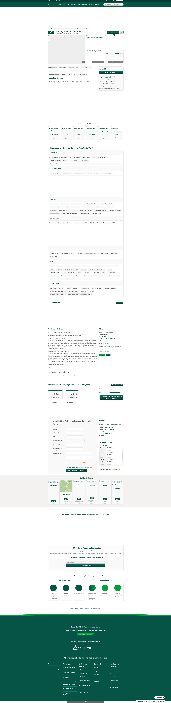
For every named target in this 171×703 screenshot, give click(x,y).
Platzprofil (53, 152)
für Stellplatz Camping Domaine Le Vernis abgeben (53, 596)
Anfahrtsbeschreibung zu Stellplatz (108, 76)
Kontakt (108, 355)
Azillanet (104, 336)
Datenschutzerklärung (72, 467)
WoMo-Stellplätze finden (64, 4)
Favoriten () (143, 701)
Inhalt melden (105, 514)
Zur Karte (102, 431)
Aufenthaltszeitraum (57, 440)
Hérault (112, 346)
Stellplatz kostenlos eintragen (70, 681)
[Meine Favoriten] (101, 4)
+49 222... (106, 83)
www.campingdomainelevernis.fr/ (113, 86)
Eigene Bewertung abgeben (117, 384)
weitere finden (66, 595)
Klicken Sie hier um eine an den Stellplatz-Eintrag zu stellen (86, 557)
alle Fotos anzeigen (98, 62)
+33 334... (106, 81)
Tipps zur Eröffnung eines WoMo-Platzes (84, 681)
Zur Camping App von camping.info (68, 689)
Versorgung (53, 249)
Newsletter (96, 674)
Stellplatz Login (109, 0)
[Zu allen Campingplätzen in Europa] (85, 650)
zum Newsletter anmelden (69, 684)
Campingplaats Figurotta (79, 133)
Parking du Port (79, 484)
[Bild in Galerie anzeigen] (95, 42)
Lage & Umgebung (56, 283)
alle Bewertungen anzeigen (116, 61)
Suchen (122, 4)
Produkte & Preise (83, 673)
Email (54, 436)
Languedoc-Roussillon (110, 338)
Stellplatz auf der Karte (105, 77)
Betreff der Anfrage (57, 453)
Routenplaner (120, 302)
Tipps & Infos (84, 4)
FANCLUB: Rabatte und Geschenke (68, 694)
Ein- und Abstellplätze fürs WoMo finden (69, 677)
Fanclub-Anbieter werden (84, 685)
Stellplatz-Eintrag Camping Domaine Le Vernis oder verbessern (92, 596)
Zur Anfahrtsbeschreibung (106, 433)
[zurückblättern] (51, 49)
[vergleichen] (49, 40)
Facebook (96, 667)
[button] (66, 49)
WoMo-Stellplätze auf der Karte (69, 668)
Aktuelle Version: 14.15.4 (98, 701)
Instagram (96, 671)
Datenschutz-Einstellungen (54, 669)
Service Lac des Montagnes (66, 495)
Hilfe (114, 0)
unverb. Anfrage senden (113, 32)
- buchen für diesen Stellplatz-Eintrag (117, 595)
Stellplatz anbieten (83, 669)
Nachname (55, 432)
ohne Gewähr (95, 514)
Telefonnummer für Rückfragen (57, 449)
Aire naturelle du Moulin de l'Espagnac (54, 133)
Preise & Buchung (54, 218)
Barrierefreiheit (160, 697)
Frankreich (104, 340)
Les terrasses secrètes (104, 132)
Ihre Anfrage (56, 457)
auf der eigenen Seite (105, 595)
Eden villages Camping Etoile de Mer (91, 133)
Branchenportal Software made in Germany (76, 701)
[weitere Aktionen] (122, 32)
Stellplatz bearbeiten (83, 692)
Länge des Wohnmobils (58, 444)
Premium (120, 125)
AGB (110, 673)
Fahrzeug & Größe (56, 168)
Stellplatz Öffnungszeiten (106, 79)
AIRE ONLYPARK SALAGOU (117, 133)
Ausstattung (52, 199)
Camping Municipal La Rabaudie (104, 484)
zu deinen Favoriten (114, 687)
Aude (105, 346)
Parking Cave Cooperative (92, 484)
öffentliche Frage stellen (86, 565)
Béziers (108, 346)
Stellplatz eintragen (75, 4)
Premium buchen (84, 676)
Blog (95, 678)
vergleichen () (158, 701)
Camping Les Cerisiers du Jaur (66, 133)
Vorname (55, 429)
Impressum (112, 669)
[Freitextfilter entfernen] (120, 4)
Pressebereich (97, 681)
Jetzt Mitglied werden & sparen (86, 634)
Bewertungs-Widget (83, 689)
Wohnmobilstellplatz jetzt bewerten (112, 397)
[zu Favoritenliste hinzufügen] (49, 37)
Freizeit (51, 261)
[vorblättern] (82, 49)
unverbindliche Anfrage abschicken (76, 470)
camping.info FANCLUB (94, 4)
